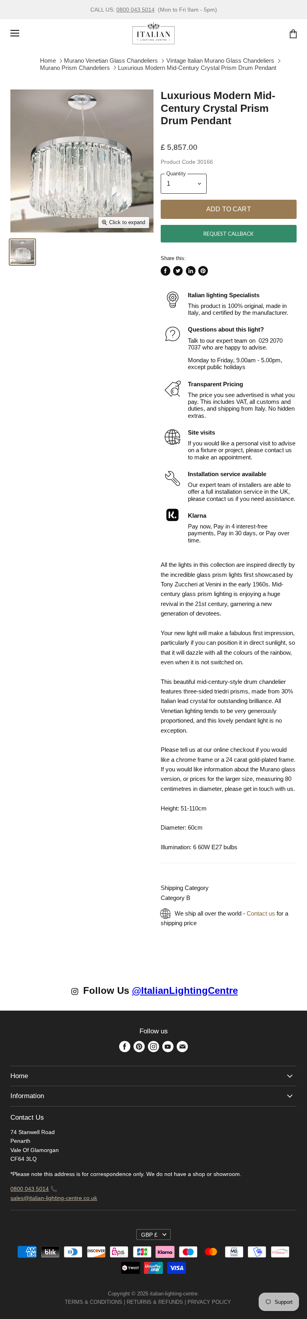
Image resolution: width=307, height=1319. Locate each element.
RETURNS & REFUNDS (155, 1302)
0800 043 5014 (135, 9)
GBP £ (149, 1235)
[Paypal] (233, 1302)
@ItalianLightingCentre (185, 990)
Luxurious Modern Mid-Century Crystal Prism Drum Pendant (197, 67)
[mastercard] (235, 1302)
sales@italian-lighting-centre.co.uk (53, 1198)
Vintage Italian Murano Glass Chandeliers (220, 60)
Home (48, 60)
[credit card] (236, 1302)
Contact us (261, 913)
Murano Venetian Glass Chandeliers (111, 60)
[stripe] (239, 1302)
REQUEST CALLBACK (228, 233)
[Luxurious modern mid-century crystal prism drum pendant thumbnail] (22, 252)
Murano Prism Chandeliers (75, 67)
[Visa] (232, 1302)
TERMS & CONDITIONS (93, 1302)
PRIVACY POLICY (209, 1302)
